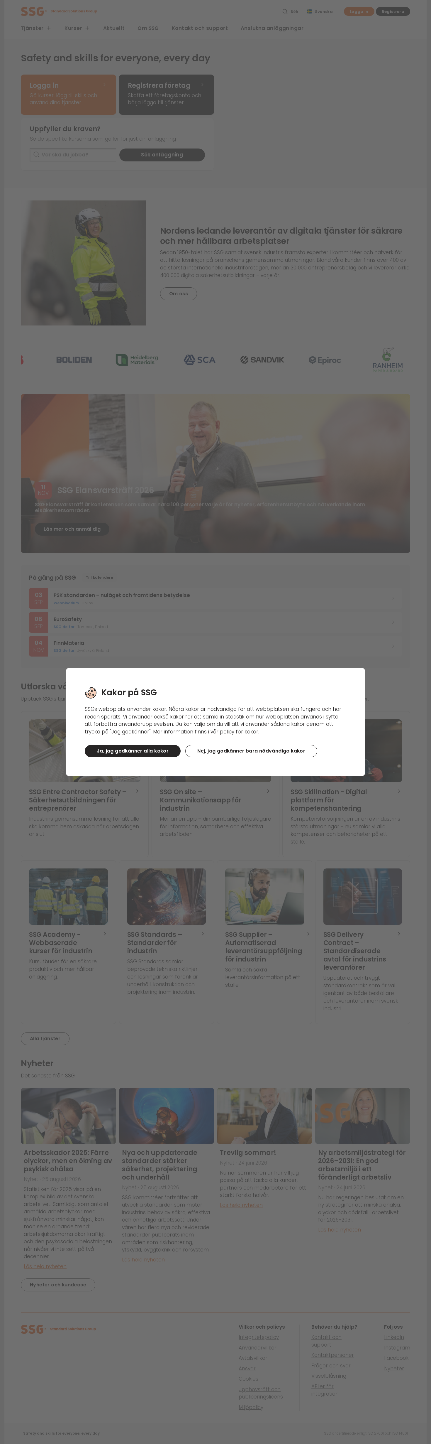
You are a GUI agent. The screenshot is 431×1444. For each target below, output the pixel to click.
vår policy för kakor (234, 731)
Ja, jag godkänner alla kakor (133, 751)
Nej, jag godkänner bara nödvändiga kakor (251, 751)
